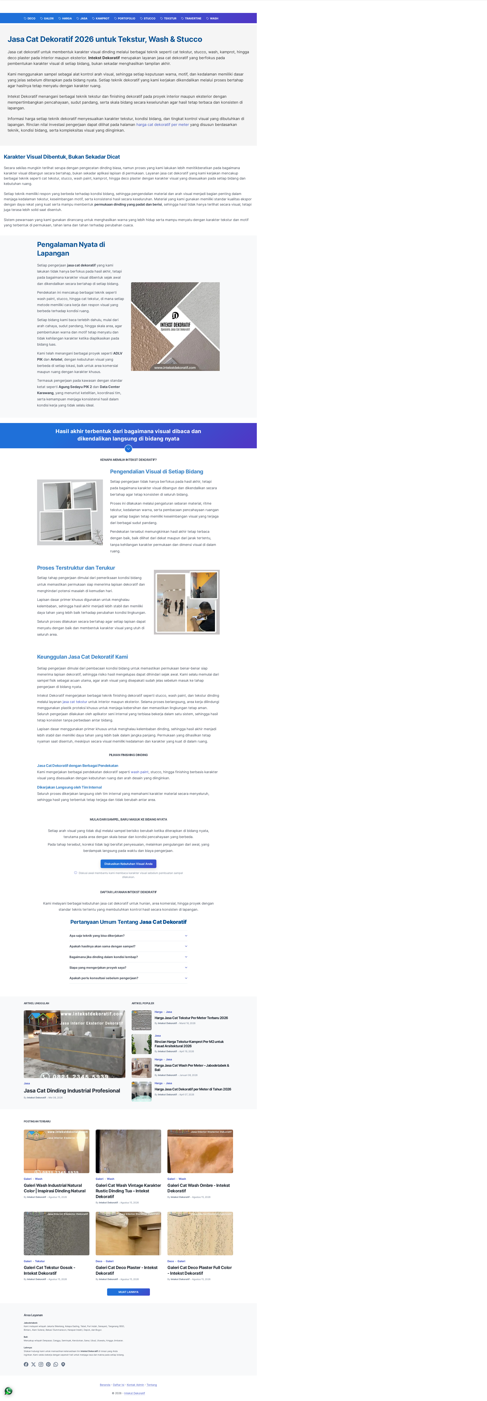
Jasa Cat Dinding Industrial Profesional (72, 1090)
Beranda (105, 1384)
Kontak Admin (135, 1384)
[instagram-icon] (41, 1364)
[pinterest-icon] (48, 1364)
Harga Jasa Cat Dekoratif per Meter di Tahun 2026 (193, 1089)
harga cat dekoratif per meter (162, 124)
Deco (99, 1261)
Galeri (28, 1178)
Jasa (27, 1083)
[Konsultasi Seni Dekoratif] (8, 1394)
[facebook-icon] (26, 1364)
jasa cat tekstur (75, 702)
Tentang (152, 1384)
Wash (38, 1178)
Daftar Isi (118, 1384)
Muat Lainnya (128, 1292)
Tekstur (40, 1261)
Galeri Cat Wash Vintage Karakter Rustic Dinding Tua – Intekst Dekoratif (128, 1191)
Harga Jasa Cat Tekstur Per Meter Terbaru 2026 (191, 1018)
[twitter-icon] (33, 1364)
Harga (158, 1011)
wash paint (140, 772)
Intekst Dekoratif (134, 1393)
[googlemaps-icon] (63, 1364)
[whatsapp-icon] (55, 1364)
